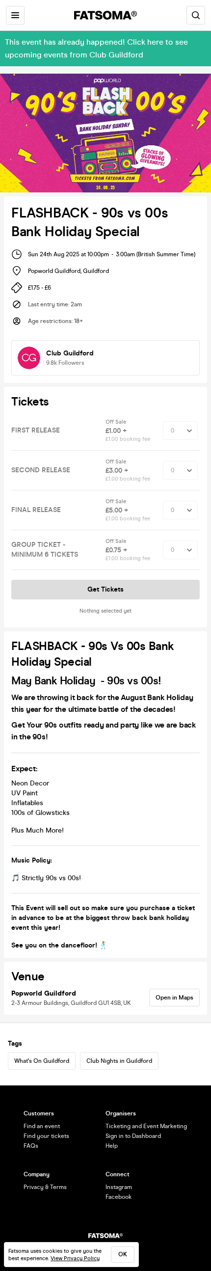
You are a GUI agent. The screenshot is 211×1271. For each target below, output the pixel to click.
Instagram (119, 1187)
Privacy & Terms (45, 1187)
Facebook (119, 1196)
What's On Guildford (41, 1060)
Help (112, 1145)
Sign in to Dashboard (133, 1136)
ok (122, 1254)
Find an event (42, 1126)
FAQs (31, 1145)
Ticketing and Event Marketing (146, 1126)
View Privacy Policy (75, 1258)
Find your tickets (46, 1136)
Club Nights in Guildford (119, 1060)
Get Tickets (105, 589)
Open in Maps (174, 997)
